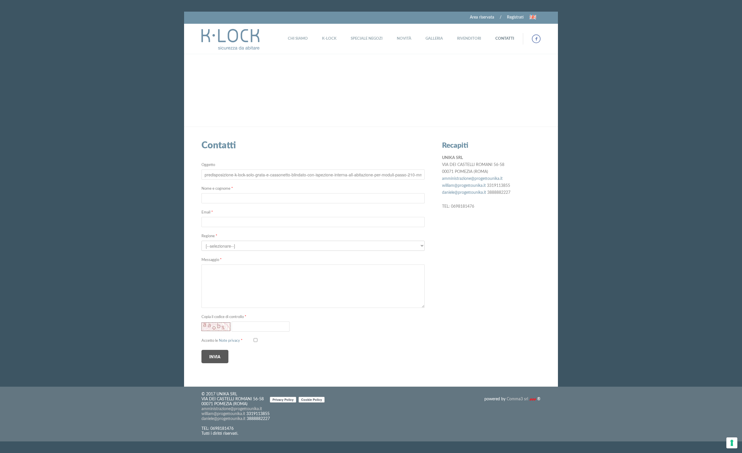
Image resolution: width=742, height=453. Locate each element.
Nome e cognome (217, 189)
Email (207, 212)
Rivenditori (469, 39)
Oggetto (208, 165)
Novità (404, 39)
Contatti (504, 39)
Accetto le (222, 341)
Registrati (515, 17)
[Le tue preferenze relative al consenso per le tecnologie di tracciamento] (731, 442)
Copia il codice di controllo (223, 317)
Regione (209, 236)
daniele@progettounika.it (464, 193)
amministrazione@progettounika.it (472, 179)
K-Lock (329, 39)
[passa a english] (532, 17)
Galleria (434, 39)
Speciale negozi (367, 39)
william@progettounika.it (464, 186)
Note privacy (231, 341)
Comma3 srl (518, 399)
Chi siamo (298, 39)
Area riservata (482, 17)
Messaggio (211, 260)
